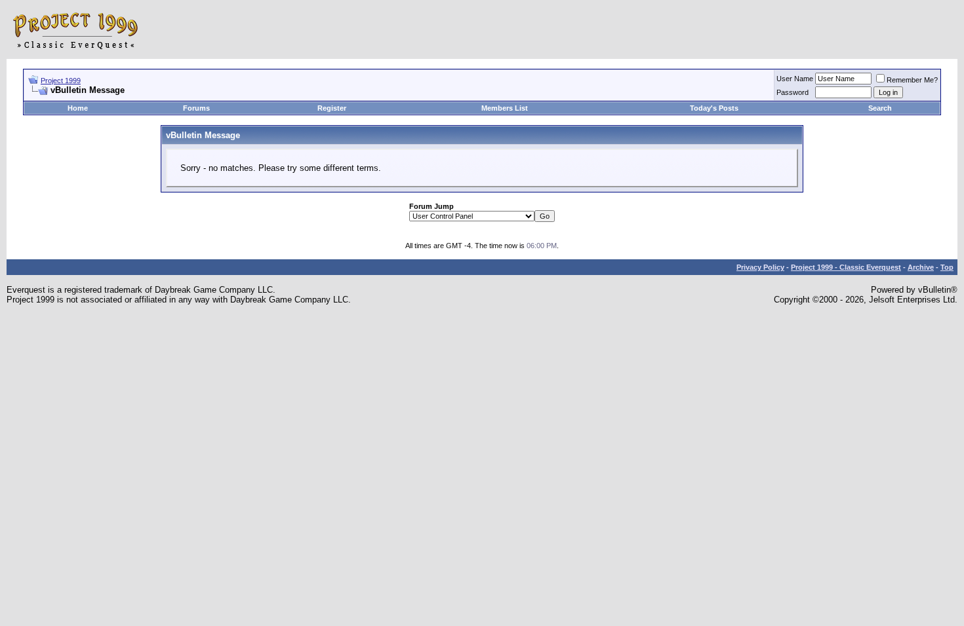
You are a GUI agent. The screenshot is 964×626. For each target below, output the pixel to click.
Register (331, 108)
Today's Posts (714, 108)
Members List (504, 108)
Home (78, 108)
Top (947, 267)
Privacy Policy (760, 267)
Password (792, 92)
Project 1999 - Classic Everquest (846, 267)
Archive (921, 267)
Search (880, 108)
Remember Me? (912, 80)
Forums (196, 108)
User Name (794, 79)
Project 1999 (61, 80)
